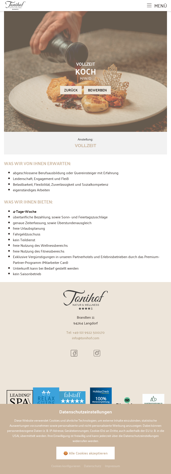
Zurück (71, 90)
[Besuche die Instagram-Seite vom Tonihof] (97, 353)
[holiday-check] (101, 401)
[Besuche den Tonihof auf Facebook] (74, 353)
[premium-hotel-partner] (153, 401)
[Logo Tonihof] (85, 299)
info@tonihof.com (85, 338)
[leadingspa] (20, 401)
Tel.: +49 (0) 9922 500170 (85, 332)
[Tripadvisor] (127, 401)
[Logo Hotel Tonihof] (15, 5)
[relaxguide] (46, 401)
